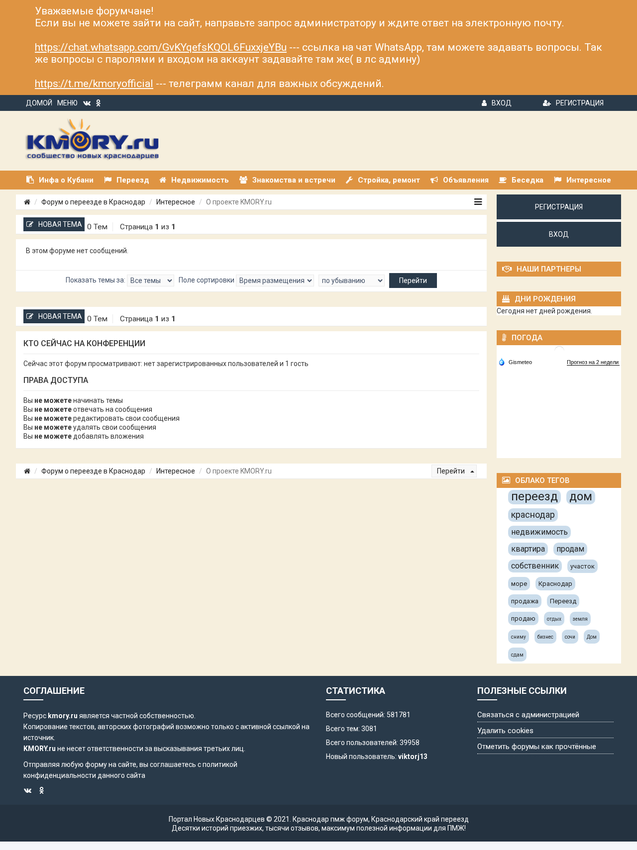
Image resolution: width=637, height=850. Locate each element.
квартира (528, 549)
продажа (524, 601)
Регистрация (580, 103)
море (519, 583)
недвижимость (539, 532)
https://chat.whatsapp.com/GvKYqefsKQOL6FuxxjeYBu (161, 47)
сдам (517, 655)
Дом (592, 637)
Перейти (451, 471)
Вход (502, 103)
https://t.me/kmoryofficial (94, 84)
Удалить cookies (505, 730)
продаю (523, 618)
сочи (570, 637)
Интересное (175, 202)
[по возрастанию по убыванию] (351, 280)
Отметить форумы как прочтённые (536, 746)
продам (570, 549)
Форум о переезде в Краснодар (93, 202)
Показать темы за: (96, 280)
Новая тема (60, 224)
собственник (535, 565)
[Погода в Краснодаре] (559, 350)
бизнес (545, 637)
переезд (534, 496)
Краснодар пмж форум (330, 819)
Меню (67, 103)
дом (580, 496)
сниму (518, 637)
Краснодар (555, 583)
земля (580, 619)
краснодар (533, 514)
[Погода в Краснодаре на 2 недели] (593, 362)
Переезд (563, 601)
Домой (39, 103)
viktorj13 (412, 756)
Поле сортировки (207, 280)
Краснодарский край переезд (420, 819)
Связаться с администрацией (528, 714)
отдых (554, 619)
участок (582, 566)
